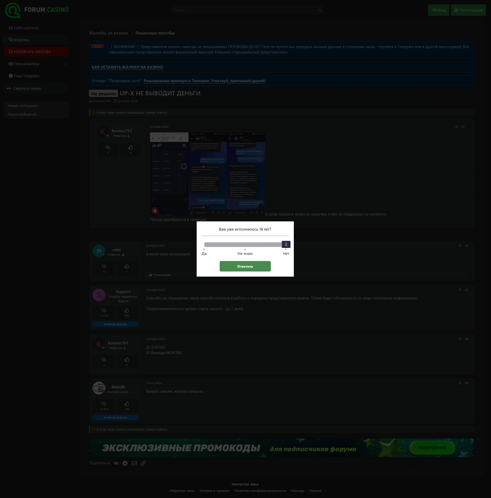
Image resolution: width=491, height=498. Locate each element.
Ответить (245, 266)
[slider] (286, 244)
